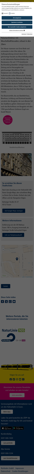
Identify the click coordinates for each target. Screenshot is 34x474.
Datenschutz (29, 34)
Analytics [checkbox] (13, 13)
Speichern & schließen (17, 22)
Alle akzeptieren (17, 18)
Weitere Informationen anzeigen (16, 30)
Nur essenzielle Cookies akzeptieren (17, 27)
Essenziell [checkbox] (6, 13)
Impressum (24, 34)
